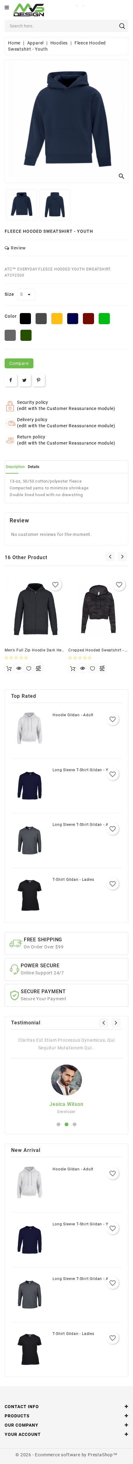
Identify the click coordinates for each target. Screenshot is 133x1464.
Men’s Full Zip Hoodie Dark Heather (38, 650)
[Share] (10, 380)
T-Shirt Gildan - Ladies (73, 879)
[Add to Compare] (38, 668)
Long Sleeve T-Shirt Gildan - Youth (85, 770)
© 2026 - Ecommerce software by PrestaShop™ (66, 1454)
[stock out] (9, 668)
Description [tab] (15, 467)
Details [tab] (33, 467)
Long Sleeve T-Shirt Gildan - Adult (84, 824)
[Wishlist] (28, 668)
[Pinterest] (39, 380)
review (18, 247)
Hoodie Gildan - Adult (73, 715)
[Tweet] (24, 380)
